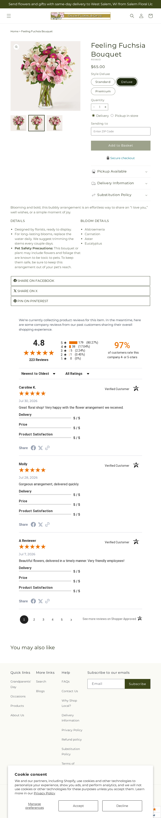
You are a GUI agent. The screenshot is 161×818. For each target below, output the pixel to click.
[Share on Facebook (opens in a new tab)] (33, 448)
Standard (102, 82)
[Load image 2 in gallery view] (36, 123)
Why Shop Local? (69, 703)
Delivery (103, 116)
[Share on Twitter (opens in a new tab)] (40, 448)
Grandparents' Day (20, 684)
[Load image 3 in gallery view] (54, 123)
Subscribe (137, 684)
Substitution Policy (71, 751)
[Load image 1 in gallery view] (18, 123)
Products (17, 706)
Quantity (97, 100)
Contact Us (70, 691)
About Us (17, 715)
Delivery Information (70, 717)
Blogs (40, 691)
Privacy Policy (44, 793)
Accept (78, 806)
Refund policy (72, 739)
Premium (103, 91)
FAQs (66, 681)
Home (14, 31)
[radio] (80, 342)
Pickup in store (126, 116)
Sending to (106, 123)
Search (41, 681)
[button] (8, 16)
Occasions (18, 696)
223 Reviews (44, 360)
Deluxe (126, 82)
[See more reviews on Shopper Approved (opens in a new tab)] (47, 448)
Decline (122, 806)
